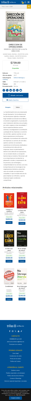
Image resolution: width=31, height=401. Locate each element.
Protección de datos (15, 358)
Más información (20, 395)
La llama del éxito (22, 211)
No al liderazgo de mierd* (22, 287)
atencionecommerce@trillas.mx (15, 342)
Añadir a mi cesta (16, 95)
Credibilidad (9, 286)
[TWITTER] (15, 331)
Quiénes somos (15, 370)
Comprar (9, 222)
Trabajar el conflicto (9, 210)
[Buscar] (29, 6)
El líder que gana (9, 249)
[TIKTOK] (21, 331)
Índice (18, 107)
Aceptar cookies (15, 398)
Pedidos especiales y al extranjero (15, 373)
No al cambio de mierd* (22, 249)
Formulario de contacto (15, 344)
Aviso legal (15, 353)
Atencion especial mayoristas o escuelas (15, 381)
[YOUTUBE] (18, 331)
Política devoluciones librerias (15, 376)
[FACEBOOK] (9, 331)
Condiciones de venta (15, 356)
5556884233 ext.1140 (16, 339)
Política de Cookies (15, 361)
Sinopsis (8, 107)
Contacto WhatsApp (15, 378)
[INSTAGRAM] (12, 331)
